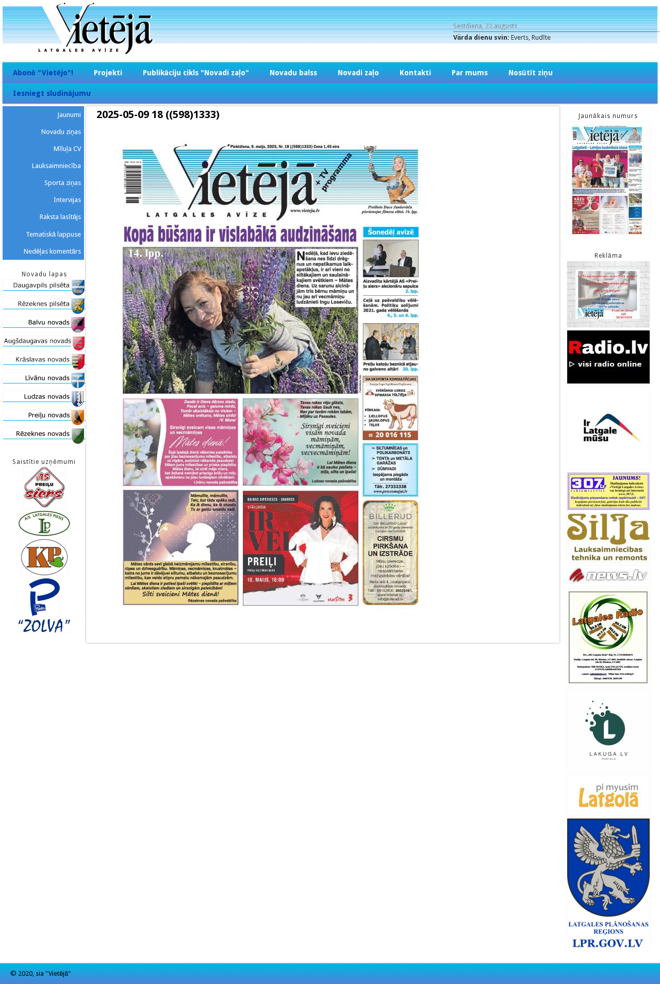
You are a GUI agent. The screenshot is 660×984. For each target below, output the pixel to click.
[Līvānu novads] (44, 386)
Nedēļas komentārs (52, 251)
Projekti (108, 73)
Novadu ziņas (61, 132)
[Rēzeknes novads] (44, 441)
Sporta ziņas (62, 183)
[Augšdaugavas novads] (44, 349)
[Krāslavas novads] (44, 367)
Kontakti (415, 73)
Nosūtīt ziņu (530, 73)
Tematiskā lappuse (53, 234)
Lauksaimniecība (56, 166)
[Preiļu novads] (44, 423)
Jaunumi (69, 115)
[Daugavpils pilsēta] (44, 293)
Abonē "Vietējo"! (43, 73)
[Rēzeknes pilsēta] (44, 311)
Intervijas (67, 200)
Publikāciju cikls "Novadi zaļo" (196, 73)
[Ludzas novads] (44, 404)
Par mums (470, 73)
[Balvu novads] (44, 330)
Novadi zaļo (358, 73)
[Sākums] (330, 52)
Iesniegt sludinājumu (52, 93)
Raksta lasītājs (60, 217)
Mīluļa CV (67, 149)
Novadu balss (293, 73)
